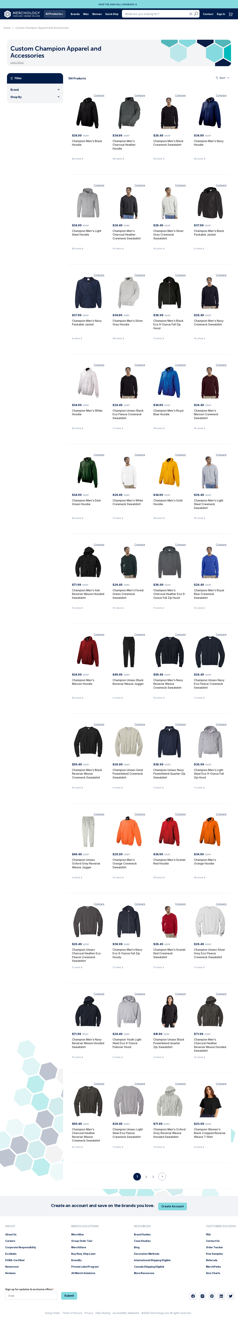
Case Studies (144, 1240)
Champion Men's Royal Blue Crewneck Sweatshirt (209, 594)
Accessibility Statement (126, 1312)
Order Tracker (216, 1247)
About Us (13, 1234)
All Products (53, 13)
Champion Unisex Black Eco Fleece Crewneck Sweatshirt (128, 414)
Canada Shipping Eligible (150, 1266)
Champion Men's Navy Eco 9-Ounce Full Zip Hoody (127, 953)
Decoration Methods (148, 1253)
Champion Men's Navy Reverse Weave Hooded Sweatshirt (88, 1043)
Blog (138, 1247)
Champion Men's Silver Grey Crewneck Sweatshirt (168, 234)
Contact (208, 14)
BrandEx (78, 1260)
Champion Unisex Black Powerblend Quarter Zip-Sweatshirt (168, 1043)
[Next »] (162, 1182)
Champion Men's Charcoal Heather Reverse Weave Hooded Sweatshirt (210, 1045)
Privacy (89, 1312)
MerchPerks (215, 1266)
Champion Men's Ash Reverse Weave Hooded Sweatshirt (88, 594)
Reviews (12, 1273)
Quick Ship (111, 14)
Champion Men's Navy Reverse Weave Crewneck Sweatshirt (168, 683)
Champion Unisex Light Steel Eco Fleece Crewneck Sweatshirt (128, 1133)
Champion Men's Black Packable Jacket (209, 232)
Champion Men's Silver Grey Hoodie (128, 322)
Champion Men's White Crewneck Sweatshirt (128, 502)
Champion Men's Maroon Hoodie (83, 682)
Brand (14, 89)
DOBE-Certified (16, 1260)
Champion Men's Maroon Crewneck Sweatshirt (206, 414)
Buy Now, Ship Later (85, 1253)
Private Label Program (87, 1266)
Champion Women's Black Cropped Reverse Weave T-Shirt (209, 1133)
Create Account (172, 1206)
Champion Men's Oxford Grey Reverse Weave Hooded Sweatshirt (169, 1133)
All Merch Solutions (85, 1273)
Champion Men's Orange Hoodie (205, 861)
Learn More (17, 62)
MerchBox (79, 1234)
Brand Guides (144, 1234)
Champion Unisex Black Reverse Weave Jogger (128, 682)
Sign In (221, 14)
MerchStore (80, 1247)
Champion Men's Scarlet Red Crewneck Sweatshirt (169, 953)
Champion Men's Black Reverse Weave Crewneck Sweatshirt (87, 773)
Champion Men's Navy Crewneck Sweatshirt (209, 322)
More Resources (145, 1273)
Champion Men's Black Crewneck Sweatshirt (168, 143)
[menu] (21, 1251)
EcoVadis (13, 1253)
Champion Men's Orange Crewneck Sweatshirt (125, 863)
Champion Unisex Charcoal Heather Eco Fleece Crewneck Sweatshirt (86, 955)
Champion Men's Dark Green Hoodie (86, 502)
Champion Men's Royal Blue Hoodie (168, 412)
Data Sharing (103, 1312)
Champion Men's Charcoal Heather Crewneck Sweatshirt (127, 234)
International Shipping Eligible (154, 1260)
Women (97, 14)
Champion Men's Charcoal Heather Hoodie (124, 144)
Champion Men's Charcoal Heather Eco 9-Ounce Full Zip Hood (169, 594)
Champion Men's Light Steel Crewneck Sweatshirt (208, 504)
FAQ (210, 1234)
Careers (12, 1240)
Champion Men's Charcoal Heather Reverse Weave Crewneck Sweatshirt (86, 1135)
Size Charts (214, 1273)
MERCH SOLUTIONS (85, 1226)
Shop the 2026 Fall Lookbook (116, 4)
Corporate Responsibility (22, 1247)
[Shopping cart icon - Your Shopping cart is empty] (231, 18)
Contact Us (214, 1240)
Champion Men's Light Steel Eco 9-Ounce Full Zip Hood (209, 773)
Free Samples (216, 1253)
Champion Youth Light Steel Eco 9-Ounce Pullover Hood (127, 1043)
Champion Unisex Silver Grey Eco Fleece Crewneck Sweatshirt (209, 953)
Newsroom (14, 1266)
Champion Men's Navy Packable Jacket (87, 322)
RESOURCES (142, 1226)
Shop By (16, 97)
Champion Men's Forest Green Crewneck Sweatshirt (128, 594)
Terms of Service (72, 1312)
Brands (75, 14)
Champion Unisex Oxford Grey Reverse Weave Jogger (86, 863)
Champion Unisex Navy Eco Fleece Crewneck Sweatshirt (209, 683)
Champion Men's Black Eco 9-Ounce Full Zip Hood (168, 324)
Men (86, 14)
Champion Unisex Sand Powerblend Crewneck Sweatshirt (128, 773)
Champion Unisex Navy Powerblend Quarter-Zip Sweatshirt (169, 773)
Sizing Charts (52, 1312)
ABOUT (10, 1226)
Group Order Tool (83, 1240)
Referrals (213, 1260)
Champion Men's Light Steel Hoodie (86, 232)
